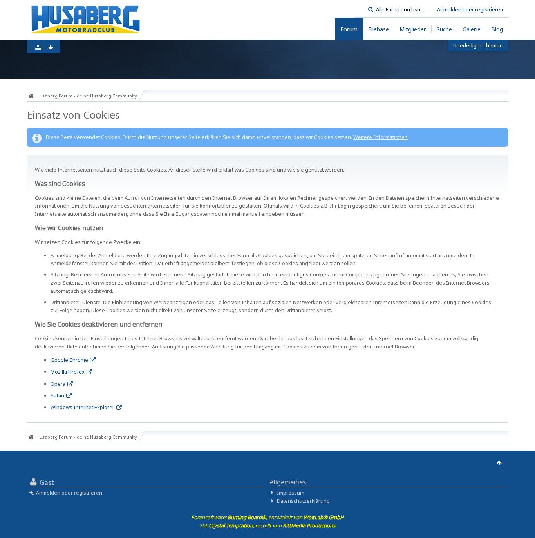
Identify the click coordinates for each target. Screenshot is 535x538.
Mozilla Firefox (68, 371)
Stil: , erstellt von (267, 525)
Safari (57, 395)
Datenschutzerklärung (303, 500)
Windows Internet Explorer (82, 407)
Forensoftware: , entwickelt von (267, 517)
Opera (58, 383)
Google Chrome (69, 359)
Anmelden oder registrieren (470, 9)
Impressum (290, 492)
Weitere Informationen (380, 137)
